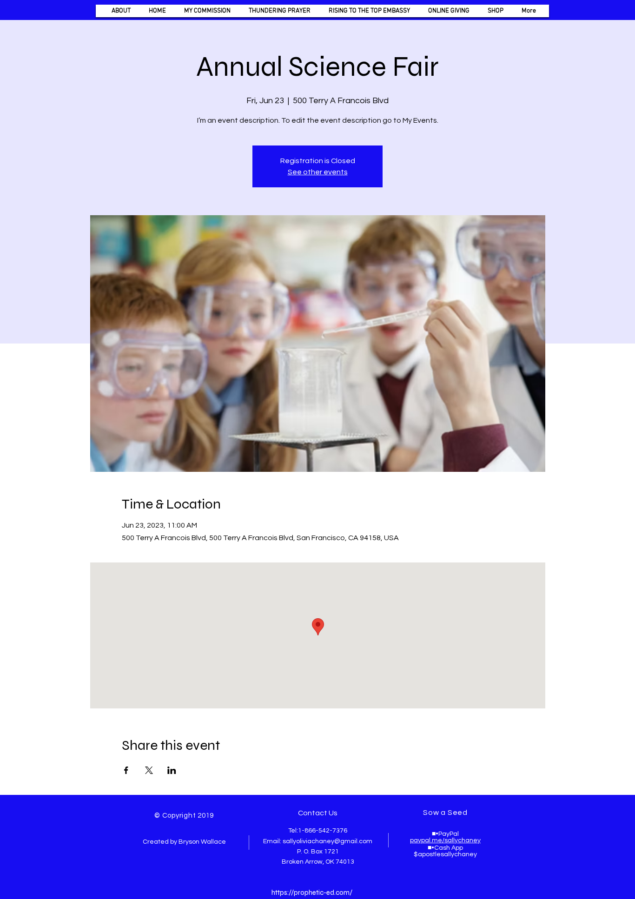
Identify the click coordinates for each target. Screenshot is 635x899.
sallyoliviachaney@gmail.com (327, 841)
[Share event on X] (149, 770)
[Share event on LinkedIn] (171, 770)
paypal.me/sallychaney (445, 840)
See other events (318, 172)
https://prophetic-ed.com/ (311, 892)
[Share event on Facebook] (126, 770)
